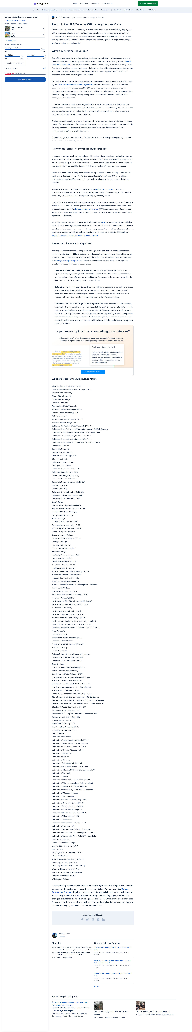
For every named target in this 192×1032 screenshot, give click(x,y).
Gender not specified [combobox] (14, 63)
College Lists (100, 17)
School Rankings (119, 1017)
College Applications (50, 10)
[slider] (41, 49)
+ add (43, 68)
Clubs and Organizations (145, 1014)
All (38, 10)
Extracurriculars (92, 10)
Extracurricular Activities (114, 952)
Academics (105, 10)
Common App (82, 1013)
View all (97, 986)
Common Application (60, 1016)
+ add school (11, 40)
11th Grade (140, 10)
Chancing (84, 3)
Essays (63, 10)
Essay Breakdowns (76, 1016)
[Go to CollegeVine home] (41, 3)
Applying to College (88, 17)
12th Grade (152, 10)
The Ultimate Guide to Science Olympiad (153, 1012)
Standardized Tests (76, 10)
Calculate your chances (148, 3)
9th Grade (118, 10)
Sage (75, 3)
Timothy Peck (60, 17)
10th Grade (129, 10)
